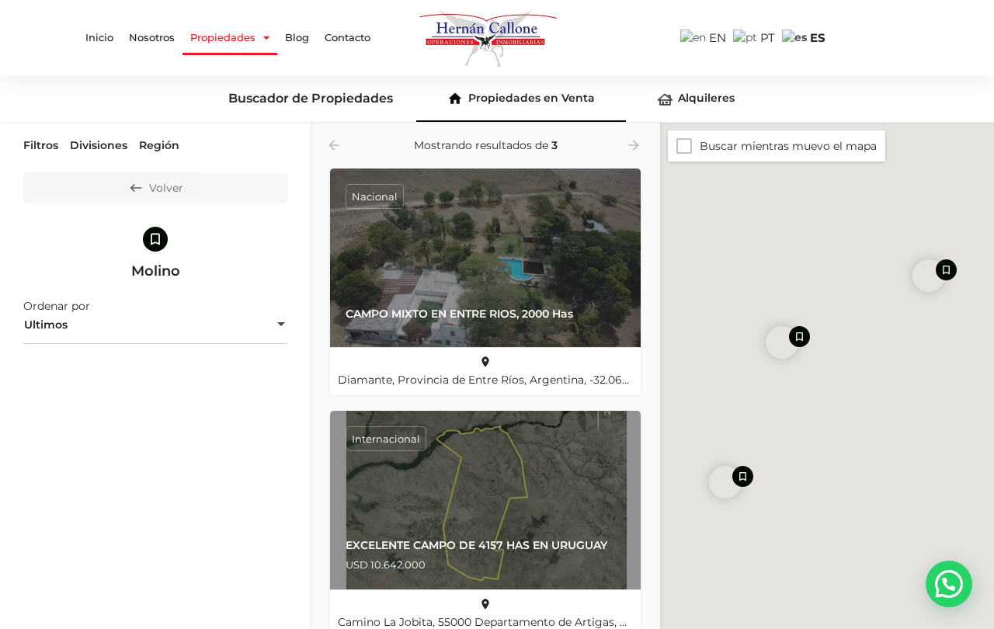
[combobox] (155, 325)
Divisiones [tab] (98, 145)
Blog (297, 37)
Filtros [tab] (40, 145)
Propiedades (222, 37)
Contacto (347, 37)
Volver (166, 188)
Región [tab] (159, 145)
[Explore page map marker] (782, 342)
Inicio (99, 37)
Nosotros (152, 37)
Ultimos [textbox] (46, 325)
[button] (949, 584)
